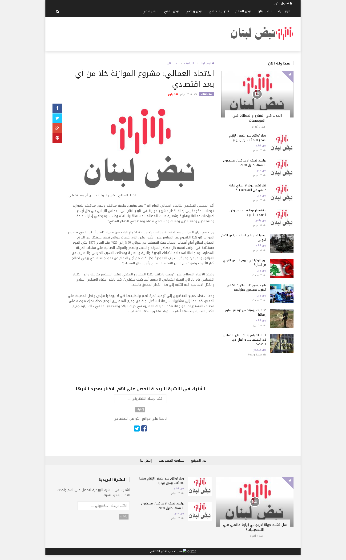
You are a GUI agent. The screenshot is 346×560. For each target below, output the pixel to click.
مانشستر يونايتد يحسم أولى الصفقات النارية (247, 212)
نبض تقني (171, 11)
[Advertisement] (138, 33)
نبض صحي (150, 11)
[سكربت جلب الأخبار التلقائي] (168, 551)
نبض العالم (243, 11)
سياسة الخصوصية (171, 460)
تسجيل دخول (282, 3)
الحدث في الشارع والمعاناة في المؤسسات (257, 118)
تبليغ (172, 94)
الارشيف (189, 63)
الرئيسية (284, 11)
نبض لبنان (265, 11)
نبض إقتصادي (219, 11)
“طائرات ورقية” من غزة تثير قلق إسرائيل (245, 312)
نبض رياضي (194, 11)
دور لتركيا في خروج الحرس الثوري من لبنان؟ (244, 262)
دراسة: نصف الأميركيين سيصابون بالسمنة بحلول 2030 (244, 162)
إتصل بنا (146, 460)
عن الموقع (198, 460)
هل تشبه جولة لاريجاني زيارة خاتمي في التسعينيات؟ (247, 187)
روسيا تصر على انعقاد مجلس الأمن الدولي (243, 237)
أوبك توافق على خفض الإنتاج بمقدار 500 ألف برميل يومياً (247, 138)
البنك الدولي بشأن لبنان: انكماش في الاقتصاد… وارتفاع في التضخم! (244, 339)
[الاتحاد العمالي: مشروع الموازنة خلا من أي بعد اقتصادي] (140, 151)
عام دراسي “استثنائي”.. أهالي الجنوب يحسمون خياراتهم (246, 287)
